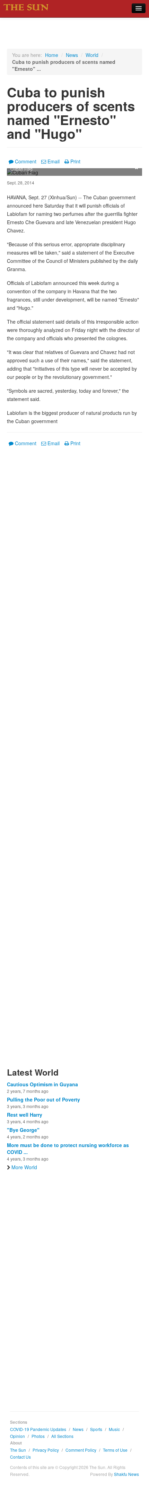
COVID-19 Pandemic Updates (38, 1429)
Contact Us (20, 1457)
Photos (38, 1436)
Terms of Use (115, 1450)
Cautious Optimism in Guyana (42, 1084)
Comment (25, 161)
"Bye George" (23, 1129)
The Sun (18, 1450)
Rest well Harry (24, 1114)
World (92, 54)
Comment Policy (80, 1450)
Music (114, 1429)
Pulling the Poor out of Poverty (43, 1099)
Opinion (17, 1436)
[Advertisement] (74, 761)
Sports (96, 1429)
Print (75, 161)
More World (24, 1167)
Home (51, 54)
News (72, 54)
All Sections (62, 1436)
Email (53, 161)
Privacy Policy (46, 1450)
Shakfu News (126, 1474)
